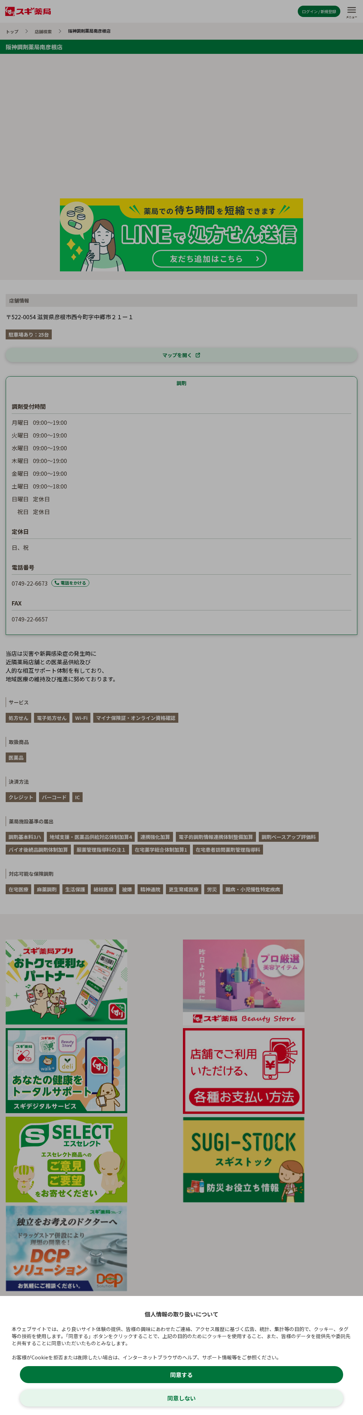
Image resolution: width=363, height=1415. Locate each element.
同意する (181, 1374)
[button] (181, 707)
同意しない (181, 1398)
